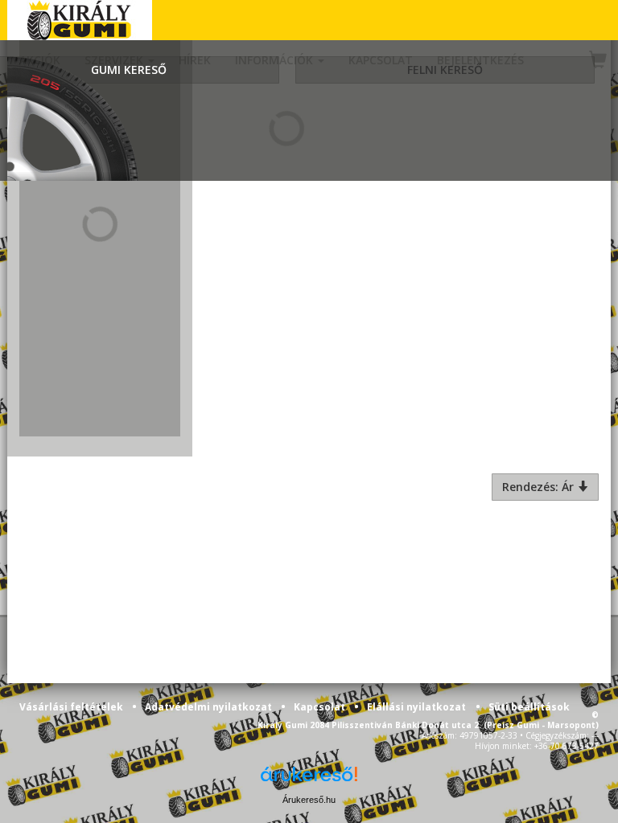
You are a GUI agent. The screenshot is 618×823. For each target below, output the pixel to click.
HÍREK (195, 60)
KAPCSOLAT (380, 60)
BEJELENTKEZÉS (480, 60)
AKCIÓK (39, 60)
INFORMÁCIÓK (275, 60)
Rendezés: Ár (539, 486)
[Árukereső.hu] (309, 780)
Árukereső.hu (309, 800)
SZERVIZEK (115, 60)
